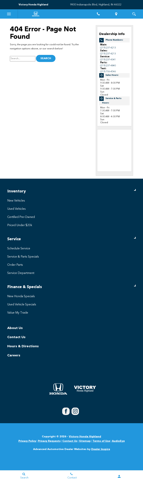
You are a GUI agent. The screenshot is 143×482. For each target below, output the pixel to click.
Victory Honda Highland (85, 436)
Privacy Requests (49, 441)
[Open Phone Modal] (98, 14)
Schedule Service (18, 248)
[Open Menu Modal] (9, 14)
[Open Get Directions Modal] (116, 14)
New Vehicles (16, 200)
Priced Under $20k (19, 225)
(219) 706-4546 (108, 71)
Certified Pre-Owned (21, 217)
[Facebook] (66, 411)
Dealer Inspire (100, 449)
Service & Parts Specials (23, 256)
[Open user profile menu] (119, 476)
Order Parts (15, 265)
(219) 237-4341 (108, 59)
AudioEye (118, 441)
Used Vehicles (16, 209)
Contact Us (16, 337)
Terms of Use (101, 441)
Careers (13, 355)
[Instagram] (75, 411)
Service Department (20, 273)
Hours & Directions (23, 346)
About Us (15, 328)
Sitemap (85, 441)
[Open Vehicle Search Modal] (134, 14)
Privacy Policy (27, 441)
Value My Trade (17, 312)
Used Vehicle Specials (21, 304)
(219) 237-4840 (108, 65)
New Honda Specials (21, 296)
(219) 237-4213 (108, 48)
